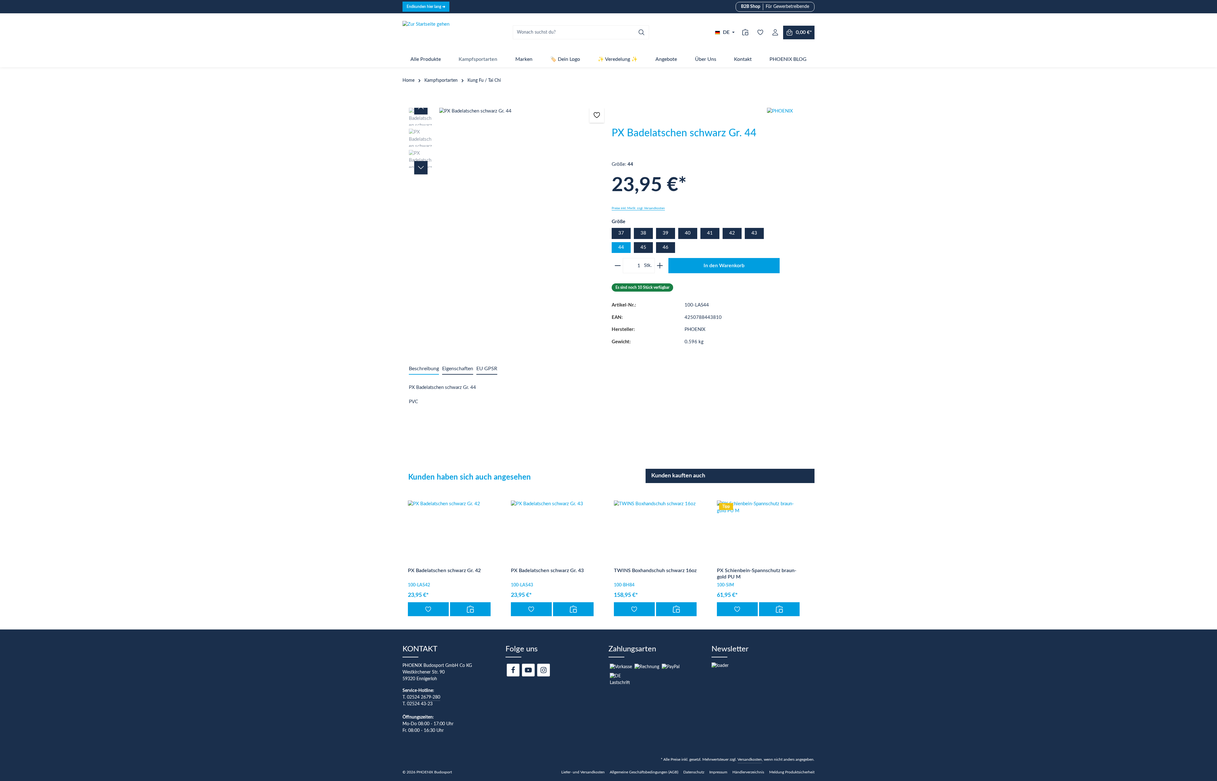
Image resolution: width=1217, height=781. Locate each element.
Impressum (718, 772)
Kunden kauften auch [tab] (678, 476)
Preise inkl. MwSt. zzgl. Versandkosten (638, 208)
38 (643, 233)
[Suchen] (641, 32)
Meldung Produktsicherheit (792, 772)
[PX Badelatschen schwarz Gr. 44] (522, 111)
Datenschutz (693, 772)
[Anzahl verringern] (616, 265)
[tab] (424, 369)
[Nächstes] (421, 167)
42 (732, 233)
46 (665, 247)
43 (754, 233)
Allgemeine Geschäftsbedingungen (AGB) (644, 772)
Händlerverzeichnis (748, 772)
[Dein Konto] (775, 32)
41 (710, 233)
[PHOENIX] (791, 131)
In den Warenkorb (724, 265)
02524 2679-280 (423, 697)
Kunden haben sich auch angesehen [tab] (469, 477)
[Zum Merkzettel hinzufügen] (596, 115)
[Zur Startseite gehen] (425, 32)
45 (643, 247)
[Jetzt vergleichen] (745, 32)
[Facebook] (513, 670)
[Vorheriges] (421, 107)
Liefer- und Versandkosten (583, 772)
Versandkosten (749, 759)
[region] (507, 170)
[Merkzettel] (760, 32)
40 (688, 233)
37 (621, 233)
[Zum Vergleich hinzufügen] (470, 609)
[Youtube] (528, 670)
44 (621, 247)
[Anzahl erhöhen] (661, 265)
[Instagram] (543, 670)
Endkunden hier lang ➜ (426, 7)
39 (665, 233)
